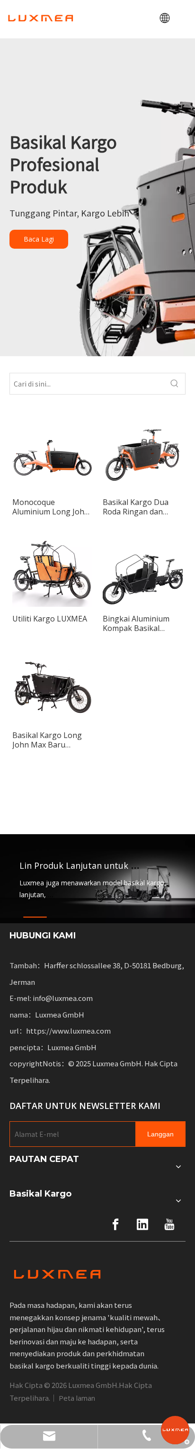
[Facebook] (115, 1225)
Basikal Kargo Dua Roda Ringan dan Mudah (135, 506)
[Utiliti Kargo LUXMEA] (52, 567)
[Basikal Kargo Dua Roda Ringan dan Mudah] (143, 452)
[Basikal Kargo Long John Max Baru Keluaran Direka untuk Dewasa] (52, 685)
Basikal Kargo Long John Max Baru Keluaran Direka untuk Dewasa (47, 739)
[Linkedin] (142, 1225)
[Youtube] (169, 1225)
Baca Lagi (39, 238)
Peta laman (77, 1398)
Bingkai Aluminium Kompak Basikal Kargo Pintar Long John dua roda (136, 623)
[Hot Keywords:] (174, 383)
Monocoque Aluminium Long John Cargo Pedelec (50, 506)
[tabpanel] (97, 878)
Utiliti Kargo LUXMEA (49, 618)
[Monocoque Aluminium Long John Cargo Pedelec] (52, 452)
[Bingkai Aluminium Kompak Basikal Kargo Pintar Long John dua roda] (143, 568)
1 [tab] (35, 917)
